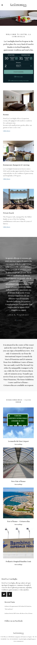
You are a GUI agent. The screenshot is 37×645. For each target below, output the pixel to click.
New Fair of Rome (18, 481)
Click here (6, 131)
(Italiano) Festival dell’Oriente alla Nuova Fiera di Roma (18, 613)
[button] (11, 58)
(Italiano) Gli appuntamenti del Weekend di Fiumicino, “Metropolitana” (18, 608)
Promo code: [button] (19, 76)
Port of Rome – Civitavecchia (18, 521)
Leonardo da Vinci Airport (18, 441)
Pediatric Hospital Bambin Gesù (18, 561)
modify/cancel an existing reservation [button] (19, 80)
